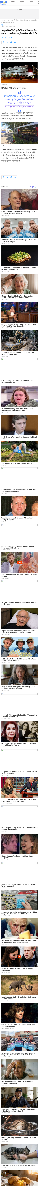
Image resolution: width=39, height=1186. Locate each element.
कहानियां (22, 2)
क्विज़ (31, 2)
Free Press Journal (8, 113)
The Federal (4, 84)
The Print (3, 145)
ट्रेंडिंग (13, 2)
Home (3, 20)
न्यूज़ (8, 20)
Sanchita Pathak (7, 37)
